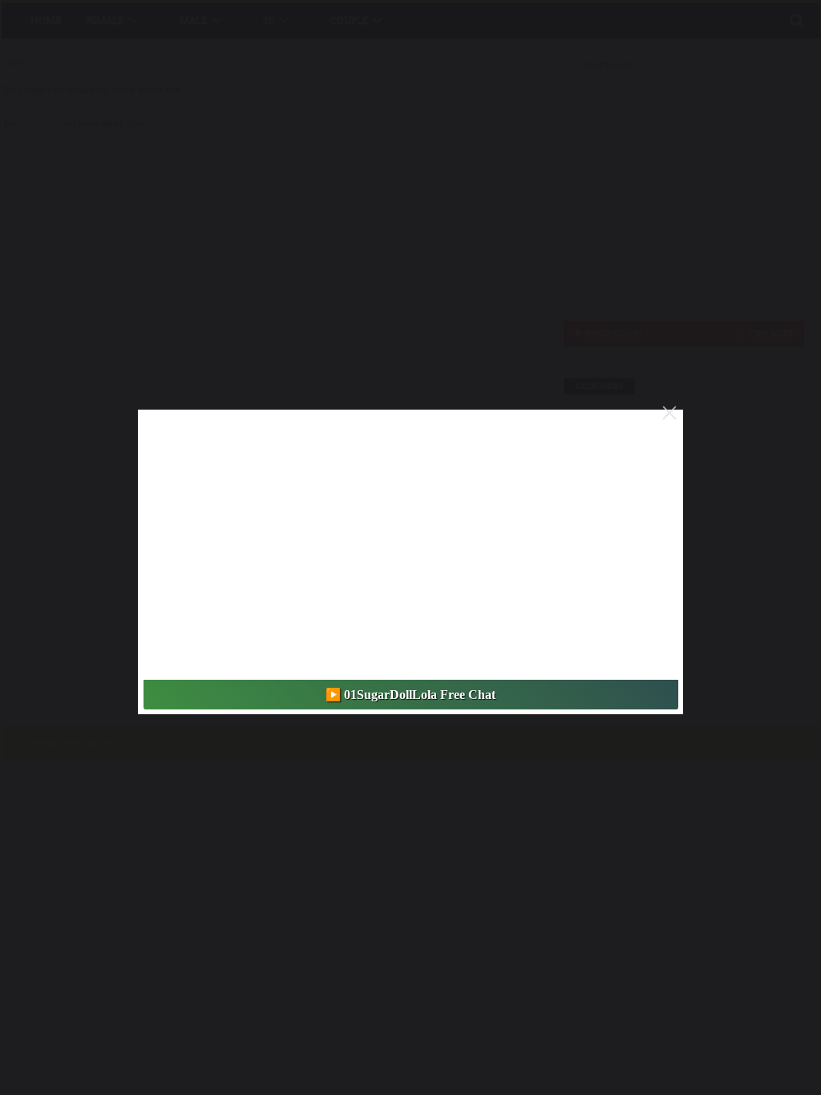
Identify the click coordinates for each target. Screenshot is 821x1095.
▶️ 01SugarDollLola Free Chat (410, 694)
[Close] (669, 412)
